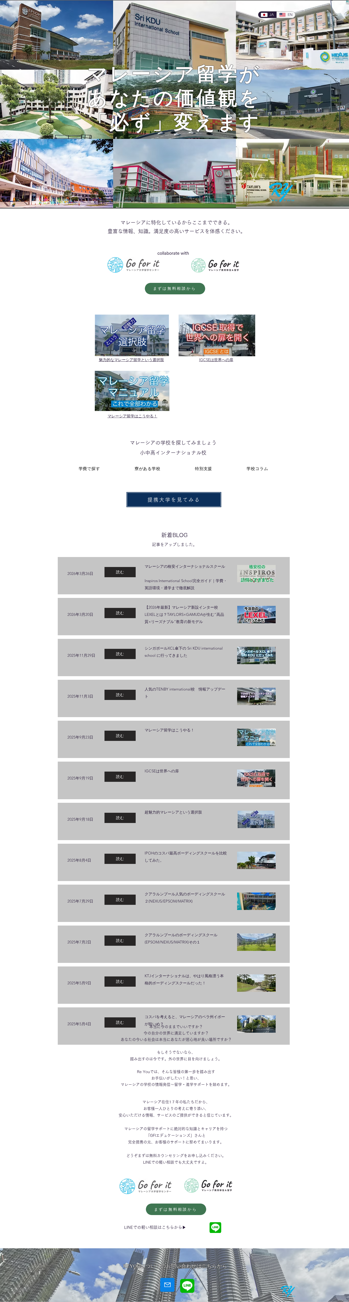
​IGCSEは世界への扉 (216, 359)
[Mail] (167, 1285)
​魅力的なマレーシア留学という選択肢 (131, 359)
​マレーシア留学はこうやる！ (132, 416)
